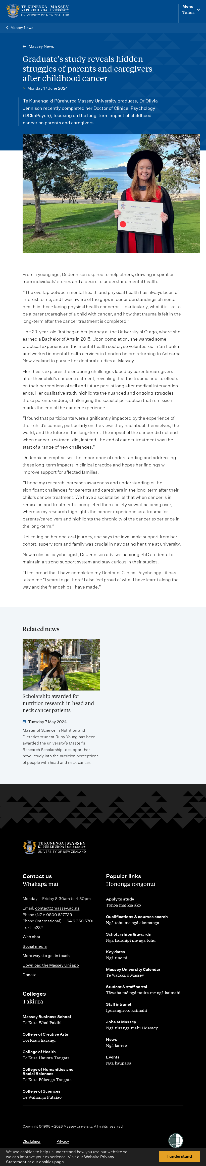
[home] (39, 11)
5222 (38, 927)
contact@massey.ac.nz (57, 908)
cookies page (51, 1161)
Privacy (63, 1141)
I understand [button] (179, 1156)
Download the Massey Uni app (51, 965)
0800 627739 (59, 914)
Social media (35, 946)
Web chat (31, 936)
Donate (29, 974)
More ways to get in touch (46, 955)
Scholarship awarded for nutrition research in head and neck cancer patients (58, 703)
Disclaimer (31, 1141)
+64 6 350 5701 (78, 921)
